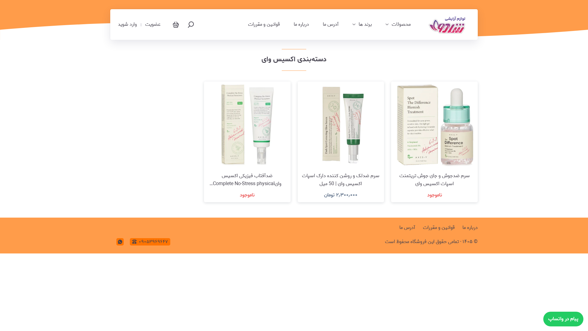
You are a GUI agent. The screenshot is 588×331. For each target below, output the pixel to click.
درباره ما (301, 24)
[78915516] (448, 24)
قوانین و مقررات (264, 24)
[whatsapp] (120, 241)
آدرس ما (331, 24)
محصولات (401, 24)
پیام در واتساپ (563, 319)
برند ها (365, 24)
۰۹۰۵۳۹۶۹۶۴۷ (153, 241)
